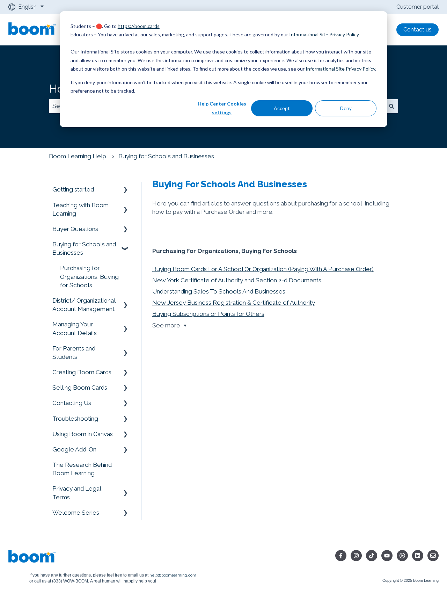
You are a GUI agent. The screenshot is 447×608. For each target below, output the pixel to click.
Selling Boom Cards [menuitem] (79, 387)
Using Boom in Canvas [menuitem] (82, 433)
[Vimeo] (402, 555)
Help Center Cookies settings (222, 108)
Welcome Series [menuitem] (75, 512)
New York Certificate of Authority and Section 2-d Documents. (237, 280)
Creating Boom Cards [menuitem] (81, 372)
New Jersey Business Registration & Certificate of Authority (233, 302)
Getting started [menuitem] (73, 189)
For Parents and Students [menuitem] (73, 352)
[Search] (391, 106)
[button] (125, 189)
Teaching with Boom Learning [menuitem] (80, 209)
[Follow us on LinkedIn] (417, 555)
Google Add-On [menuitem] (74, 449)
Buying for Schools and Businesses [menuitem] (84, 248)
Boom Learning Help (77, 156)
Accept (282, 108)
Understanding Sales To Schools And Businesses (218, 291)
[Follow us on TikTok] (371, 555)
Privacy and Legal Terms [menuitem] (76, 492)
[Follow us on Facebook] (340, 555)
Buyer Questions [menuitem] (75, 228)
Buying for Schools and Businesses (166, 156)
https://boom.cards (139, 26)
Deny (346, 108)
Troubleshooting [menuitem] (75, 418)
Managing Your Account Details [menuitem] (74, 328)
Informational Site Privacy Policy (324, 34)
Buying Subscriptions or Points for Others (208, 313)
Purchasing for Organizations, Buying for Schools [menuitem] (89, 276)
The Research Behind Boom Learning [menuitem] (82, 469)
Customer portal (417, 6)
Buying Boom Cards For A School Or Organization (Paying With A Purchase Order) (263, 269)
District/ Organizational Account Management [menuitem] (83, 304)
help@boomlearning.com (172, 575)
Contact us (417, 29)
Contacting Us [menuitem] (71, 402)
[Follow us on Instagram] (356, 555)
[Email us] (433, 555)
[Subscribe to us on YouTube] (387, 555)
